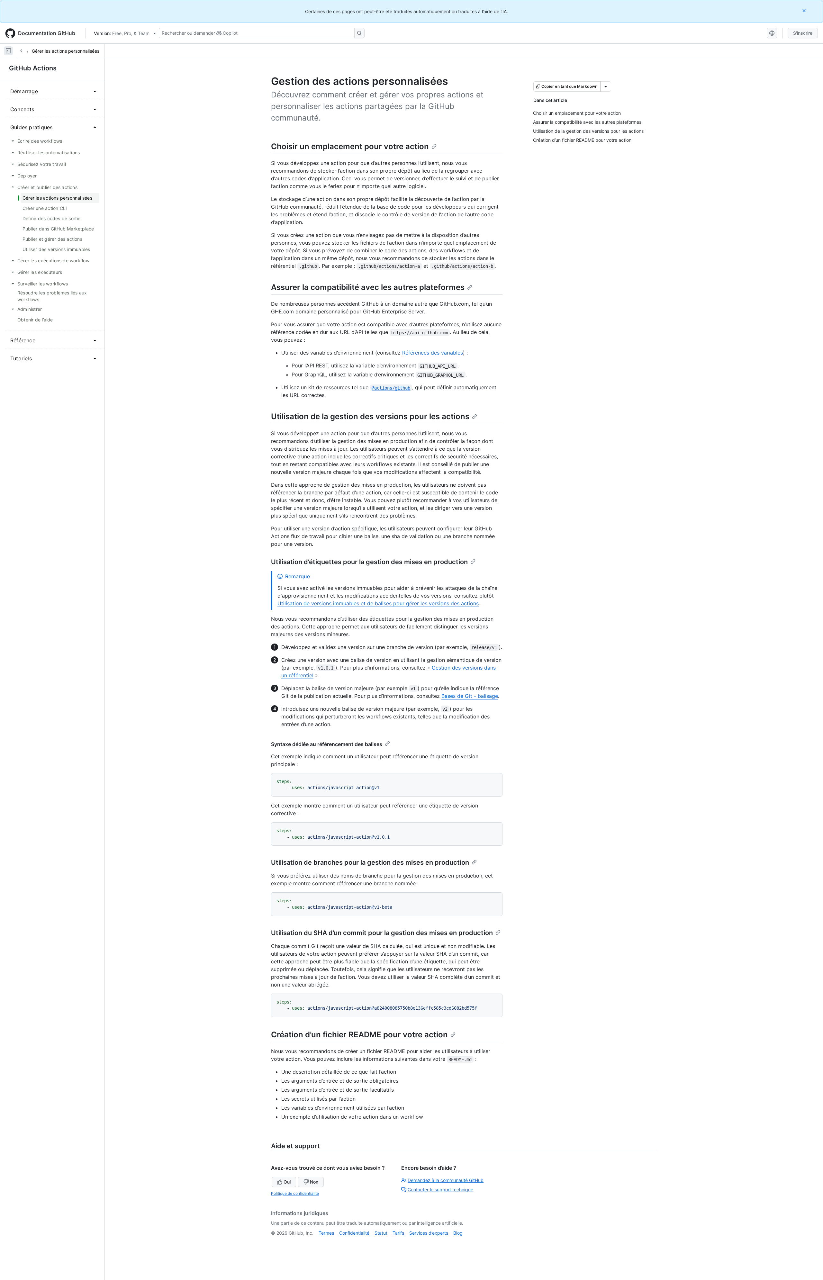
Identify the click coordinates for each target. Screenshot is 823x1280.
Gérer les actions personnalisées (65, 51)
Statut (381, 1233)
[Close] (805, 10)
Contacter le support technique (440, 1189)
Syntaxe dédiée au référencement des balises (326, 744)
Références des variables (432, 352)
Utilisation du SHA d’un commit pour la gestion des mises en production (382, 933)
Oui (287, 1182)
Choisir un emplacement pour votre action (350, 146)
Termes (326, 1233)
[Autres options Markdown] (605, 86)
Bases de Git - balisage (469, 696)
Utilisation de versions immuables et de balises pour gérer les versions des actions (378, 603)
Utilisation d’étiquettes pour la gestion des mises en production (369, 562)
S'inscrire (802, 33)
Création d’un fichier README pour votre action (359, 1034)
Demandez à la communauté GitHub (446, 1180)
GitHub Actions (33, 68)
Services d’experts (428, 1233)
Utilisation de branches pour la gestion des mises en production (370, 862)
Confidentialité (354, 1233)
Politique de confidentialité (295, 1193)
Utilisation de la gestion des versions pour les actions (370, 416)
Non (314, 1182)
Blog (458, 1233)
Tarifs (398, 1233)
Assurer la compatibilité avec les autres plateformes (368, 287)
